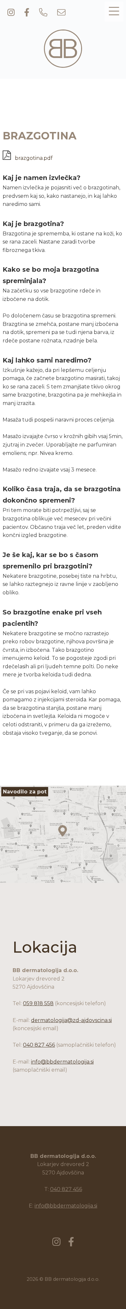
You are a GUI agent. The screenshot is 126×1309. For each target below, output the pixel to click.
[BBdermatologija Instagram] (11, 13)
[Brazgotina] (63, 64)
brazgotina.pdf (33, 158)
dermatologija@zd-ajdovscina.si (71, 1020)
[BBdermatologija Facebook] (26, 13)
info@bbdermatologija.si (62, 1062)
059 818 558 (38, 1003)
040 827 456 (39, 1045)
